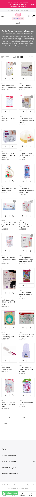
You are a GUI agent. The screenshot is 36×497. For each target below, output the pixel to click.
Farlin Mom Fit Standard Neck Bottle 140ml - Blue (26, 190)
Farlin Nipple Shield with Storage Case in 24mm (26, 120)
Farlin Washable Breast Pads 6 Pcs (25, 87)
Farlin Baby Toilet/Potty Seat (8, 336)
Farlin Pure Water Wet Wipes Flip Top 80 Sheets (9, 225)
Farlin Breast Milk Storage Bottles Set (9, 87)
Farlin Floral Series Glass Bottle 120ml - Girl (9, 260)
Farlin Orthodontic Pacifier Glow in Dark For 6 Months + (26, 155)
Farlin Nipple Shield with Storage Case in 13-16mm (9, 155)
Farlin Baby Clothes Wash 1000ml (9, 189)
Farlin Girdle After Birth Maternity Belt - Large (9, 302)
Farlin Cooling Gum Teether (26, 403)
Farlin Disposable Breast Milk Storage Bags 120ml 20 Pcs (26, 225)
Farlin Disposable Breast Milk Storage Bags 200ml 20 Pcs (26, 260)
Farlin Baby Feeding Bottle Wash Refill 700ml (26, 294)
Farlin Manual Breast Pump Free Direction (26, 336)
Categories (17, 23)
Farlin (3, 83)
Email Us (25, 10)
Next (6, 423)
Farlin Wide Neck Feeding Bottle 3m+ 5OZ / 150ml (26, 369)
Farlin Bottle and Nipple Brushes (8, 369)
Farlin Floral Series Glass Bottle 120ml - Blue (9, 404)
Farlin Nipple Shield (8, 118)
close (32, 4)
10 (24, 418)
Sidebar (6, 57)
